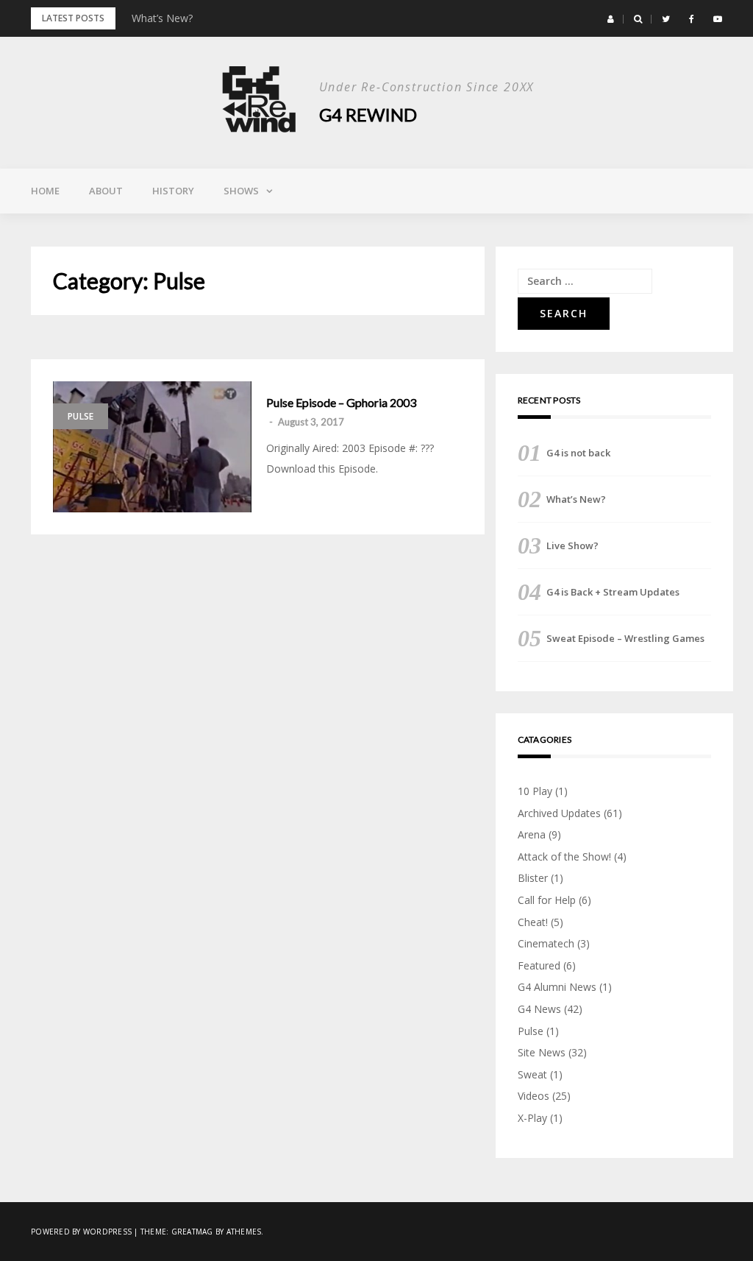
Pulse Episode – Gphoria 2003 (341, 402)
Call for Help (547, 900)
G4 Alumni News (557, 987)
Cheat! (533, 922)
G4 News (539, 1009)
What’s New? (162, 18)
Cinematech (546, 943)
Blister (533, 878)
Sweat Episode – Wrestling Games (625, 638)
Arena (532, 834)
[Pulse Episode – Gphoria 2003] (152, 446)
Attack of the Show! (564, 856)
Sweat (532, 1074)
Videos (533, 1096)
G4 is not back (578, 452)
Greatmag (192, 1231)
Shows (241, 190)
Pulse (80, 416)
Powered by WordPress (81, 1231)
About (106, 190)
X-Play (532, 1118)
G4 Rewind (368, 114)
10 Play (535, 791)
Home (45, 190)
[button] (611, 19)
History (173, 190)
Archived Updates (559, 813)
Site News (541, 1052)
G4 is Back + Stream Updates (612, 591)
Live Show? (572, 545)
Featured (539, 965)
